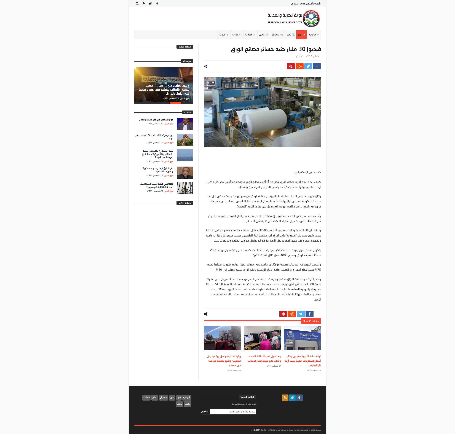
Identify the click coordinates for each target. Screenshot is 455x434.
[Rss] (144, 3)
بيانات (187, 403)
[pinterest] (291, 66)
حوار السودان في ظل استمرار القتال (156, 119)
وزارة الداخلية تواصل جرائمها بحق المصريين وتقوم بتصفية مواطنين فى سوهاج (224, 361)
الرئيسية (186, 397)
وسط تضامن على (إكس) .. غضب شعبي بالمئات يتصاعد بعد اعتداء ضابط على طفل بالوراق (164, 89)
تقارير (172, 397)
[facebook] (317, 66)
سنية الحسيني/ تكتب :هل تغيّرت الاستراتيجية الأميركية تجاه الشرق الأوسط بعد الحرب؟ (157, 154)
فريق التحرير (184, 98)
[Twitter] (150, 3)
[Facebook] (157, 3)
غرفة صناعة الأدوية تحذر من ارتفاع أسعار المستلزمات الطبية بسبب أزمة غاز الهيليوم (303, 361)
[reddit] (300, 66)
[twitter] (308, 66)
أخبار (298, 56)
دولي (154, 397)
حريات (179, 403)
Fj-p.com (256, 429)
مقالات (146, 397)
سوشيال (163, 397)
